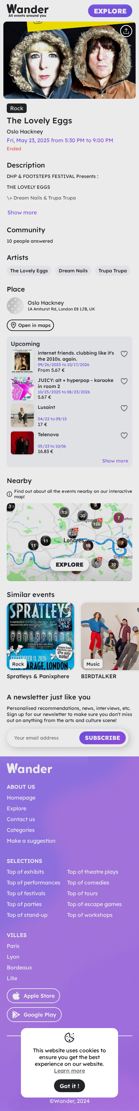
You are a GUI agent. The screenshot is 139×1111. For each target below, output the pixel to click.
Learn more (69, 1070)
